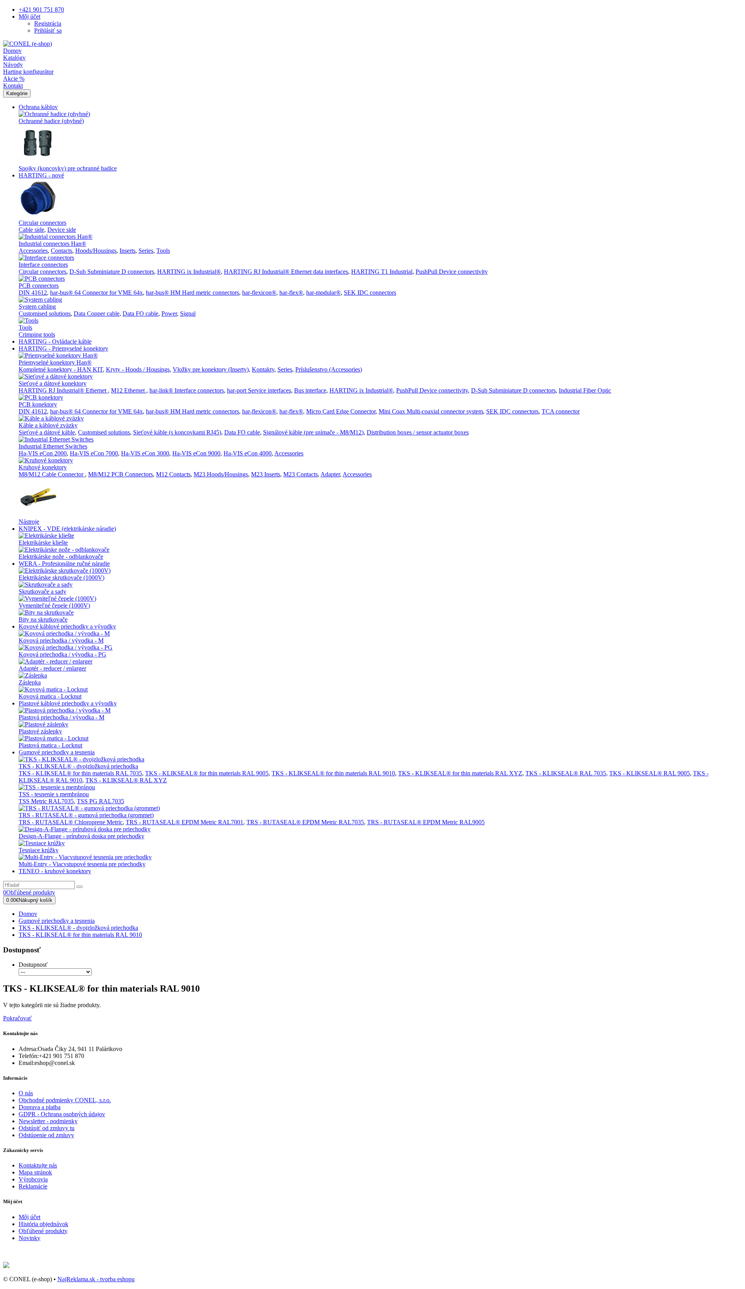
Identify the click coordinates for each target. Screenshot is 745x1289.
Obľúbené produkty (43, 1231)
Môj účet (29, 1217)
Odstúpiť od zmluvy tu (46, 1128)
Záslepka (30, 682)
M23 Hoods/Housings (221, 474)
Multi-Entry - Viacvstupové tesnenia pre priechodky (82, 864)
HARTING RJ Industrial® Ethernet (63, 390)
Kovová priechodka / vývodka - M (61, 640)
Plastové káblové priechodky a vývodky (68, 703)
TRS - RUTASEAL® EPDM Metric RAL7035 (305, 822)
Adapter (330, 474)
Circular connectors (42, 222)
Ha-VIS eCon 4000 (248, 453)
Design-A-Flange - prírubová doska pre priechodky (81, 836)
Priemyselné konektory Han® (55, 362)
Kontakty (263, 369)
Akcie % (13, 78)
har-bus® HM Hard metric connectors (192, 292)
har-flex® (291, 292)
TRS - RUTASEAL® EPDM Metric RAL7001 (184, 822)
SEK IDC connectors (370, 292)
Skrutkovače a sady (42, 591)
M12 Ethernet (128, 390)
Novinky (29, 1238)
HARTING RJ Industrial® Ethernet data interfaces (286, 271)
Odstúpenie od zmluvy (46, 1135)
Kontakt (13, 85)
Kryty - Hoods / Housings (138, 369)
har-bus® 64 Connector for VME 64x (96, 292)
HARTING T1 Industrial (381, 271)
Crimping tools (37, 334)
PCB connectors (39, 285)
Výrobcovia (33, 1179)
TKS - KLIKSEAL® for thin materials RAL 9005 (207, 773)
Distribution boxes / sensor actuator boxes (418, 432)
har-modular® (323, 292)
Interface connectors (43, 264)
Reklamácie (33, 1186)
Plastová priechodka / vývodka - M (61, 717)
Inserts (127, 250)
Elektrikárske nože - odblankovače (61, 556)
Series (146, 250)
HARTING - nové (41, 175)
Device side (61, 229)
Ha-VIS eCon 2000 (43, 453)
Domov (12, 50)
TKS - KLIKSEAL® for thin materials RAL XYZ (460, 773)
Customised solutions (45, 313)
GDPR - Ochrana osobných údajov (62, 1114)
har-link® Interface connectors (186, 390)
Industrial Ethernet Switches (53, 446)
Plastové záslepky (40, 731)
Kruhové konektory (43, 467)
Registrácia (47, 23)
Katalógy (14, 57)
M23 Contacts (300, 474)
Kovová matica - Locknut (50, 696)
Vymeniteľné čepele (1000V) (54, 605)
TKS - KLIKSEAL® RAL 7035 (565, 773)
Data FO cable (140, 313)
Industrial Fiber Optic (585, 390)
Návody (13, 64)
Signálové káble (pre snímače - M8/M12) (313, 432)
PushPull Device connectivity (452, 271)
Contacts (61, 250)
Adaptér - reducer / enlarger (52, 668)
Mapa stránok (35, 1172)
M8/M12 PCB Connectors (120, 474)
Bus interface (310, 390)
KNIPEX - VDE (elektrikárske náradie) (67, 528)
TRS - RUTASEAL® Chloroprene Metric (71, 822)
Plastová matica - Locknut (50, 745)
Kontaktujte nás (38, 1165)
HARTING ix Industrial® (189, 271)
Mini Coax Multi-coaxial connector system (431, 411)
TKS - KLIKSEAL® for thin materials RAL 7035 (80, 773)
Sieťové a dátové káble (47, 432)
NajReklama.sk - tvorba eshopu (96, 1279)
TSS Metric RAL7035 (46, 801)
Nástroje (29, 521)
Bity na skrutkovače (43, 619)
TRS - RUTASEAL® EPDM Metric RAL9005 (426, 822)
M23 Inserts (265, 474)
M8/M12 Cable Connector (52, 474)
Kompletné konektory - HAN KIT (61, 369)
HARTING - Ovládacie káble (55, 341)
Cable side (31, 229)
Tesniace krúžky (39, 850)
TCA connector (561, 411)
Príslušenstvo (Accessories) (328, 369)
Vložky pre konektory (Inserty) (211, 369)
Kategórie (17, 93)
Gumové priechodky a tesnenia (57, 752)
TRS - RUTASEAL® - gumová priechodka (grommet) (86, 815)
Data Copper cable (97, 313)
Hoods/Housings (95, 250)
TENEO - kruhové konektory (55, 871)
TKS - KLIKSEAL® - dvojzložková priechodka (78, 766)
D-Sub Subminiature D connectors (111, 271)
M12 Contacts (173, 474)
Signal (188, 313)
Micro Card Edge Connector (341, 411)
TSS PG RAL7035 (100, 801)
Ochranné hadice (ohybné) (51, 121)
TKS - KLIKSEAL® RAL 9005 (649, 773)
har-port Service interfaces (259, 390)
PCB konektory (38, 404)
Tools (163, 250)
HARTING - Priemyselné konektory (63, 348)
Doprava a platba (40, 1107)
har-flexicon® (259, 292)
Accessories (33, 250)
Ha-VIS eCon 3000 (145, 453)
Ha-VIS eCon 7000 (94, 453)
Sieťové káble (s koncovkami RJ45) (177, 432)
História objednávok (43, 1224)
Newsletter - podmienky (48, 1121)
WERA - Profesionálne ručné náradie (64, 563)
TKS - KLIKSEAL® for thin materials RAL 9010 (333, 773)
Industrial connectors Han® (52, 243)
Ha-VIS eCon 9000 (196, 453)
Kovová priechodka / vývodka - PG (62, 654)
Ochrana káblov (38, 107)
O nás (26, 1093)
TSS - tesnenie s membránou (54, 794)
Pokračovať (17, 1018)
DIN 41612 (33, 292)
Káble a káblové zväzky (48, 425)
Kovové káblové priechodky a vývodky (67, 626)
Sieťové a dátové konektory (53, 383)
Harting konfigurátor (28, 71)
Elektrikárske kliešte (43, 542)
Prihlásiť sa (48, 30)
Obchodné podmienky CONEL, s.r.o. (65, 1100)
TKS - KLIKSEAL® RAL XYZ (126, 780)
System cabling (37, 306)
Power (169, 313)
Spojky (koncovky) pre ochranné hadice (68, 168)
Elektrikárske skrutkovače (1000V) (61, 577)
